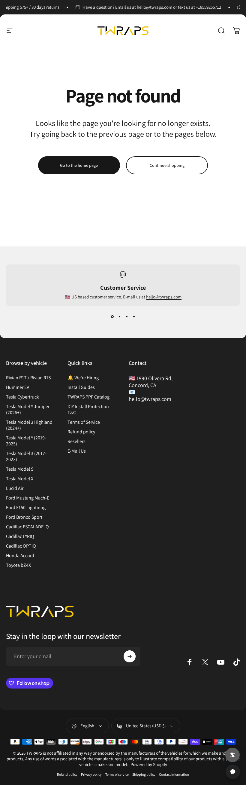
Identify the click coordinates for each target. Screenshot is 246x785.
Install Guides (81, 387)
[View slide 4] (133, 316)
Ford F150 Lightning (26, 508)
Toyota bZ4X (18, 565)
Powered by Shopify (148, 764)
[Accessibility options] (232, 755)
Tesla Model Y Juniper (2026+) (28, 410)
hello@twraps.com (164, 297)
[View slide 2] (119, 316)
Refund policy (81, 432)
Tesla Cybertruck (22, 397)
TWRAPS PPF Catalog (89, 397)
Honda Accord (20, 556)
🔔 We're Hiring (83, 378)
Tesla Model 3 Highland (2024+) (29, 425)
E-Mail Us (77, 451)
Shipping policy (143, 774)
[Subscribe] (130, 656)
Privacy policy (91, 774)
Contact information (174, 774)
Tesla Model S (19, 469)
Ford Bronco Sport (24, 517)
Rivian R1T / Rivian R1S (28, 378)
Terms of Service (84, 422)
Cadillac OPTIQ (21, 546)
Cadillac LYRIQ (20, 536)
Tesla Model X (19, 479)
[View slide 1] (112, 316)
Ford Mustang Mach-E (27, 498)
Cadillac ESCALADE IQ (27, 527)
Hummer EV (17, 387)
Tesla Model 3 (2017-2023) (26, 457)
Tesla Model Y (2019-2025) (26, 441)
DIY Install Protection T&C (88, 410)
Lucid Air (14, 488)
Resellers (77, 441)
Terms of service (117, 774)
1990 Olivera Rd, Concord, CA (150, 382)
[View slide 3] (126, 316)
